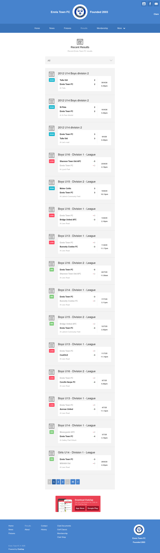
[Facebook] (150, 3)
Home (37, 28)
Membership (102, 28)
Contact (44, 526)
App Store (80, 508)
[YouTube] (143, 3)
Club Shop (61, 537)
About (27, 529)
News (51, 28)
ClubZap (21, 549)
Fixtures (67, 28)
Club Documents (64, 526)
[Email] (156, 3)
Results (84, 28)
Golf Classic (62, 529)
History (44, 529)
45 (73, 482)
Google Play (93, 508)
